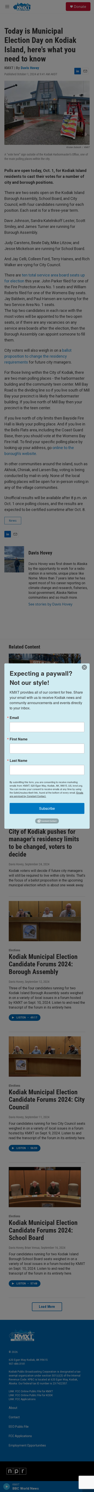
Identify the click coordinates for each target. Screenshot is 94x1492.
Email (14, 717)
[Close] (85, 667)
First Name (19, 739)
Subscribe (47, 808)
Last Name (18, 760)
